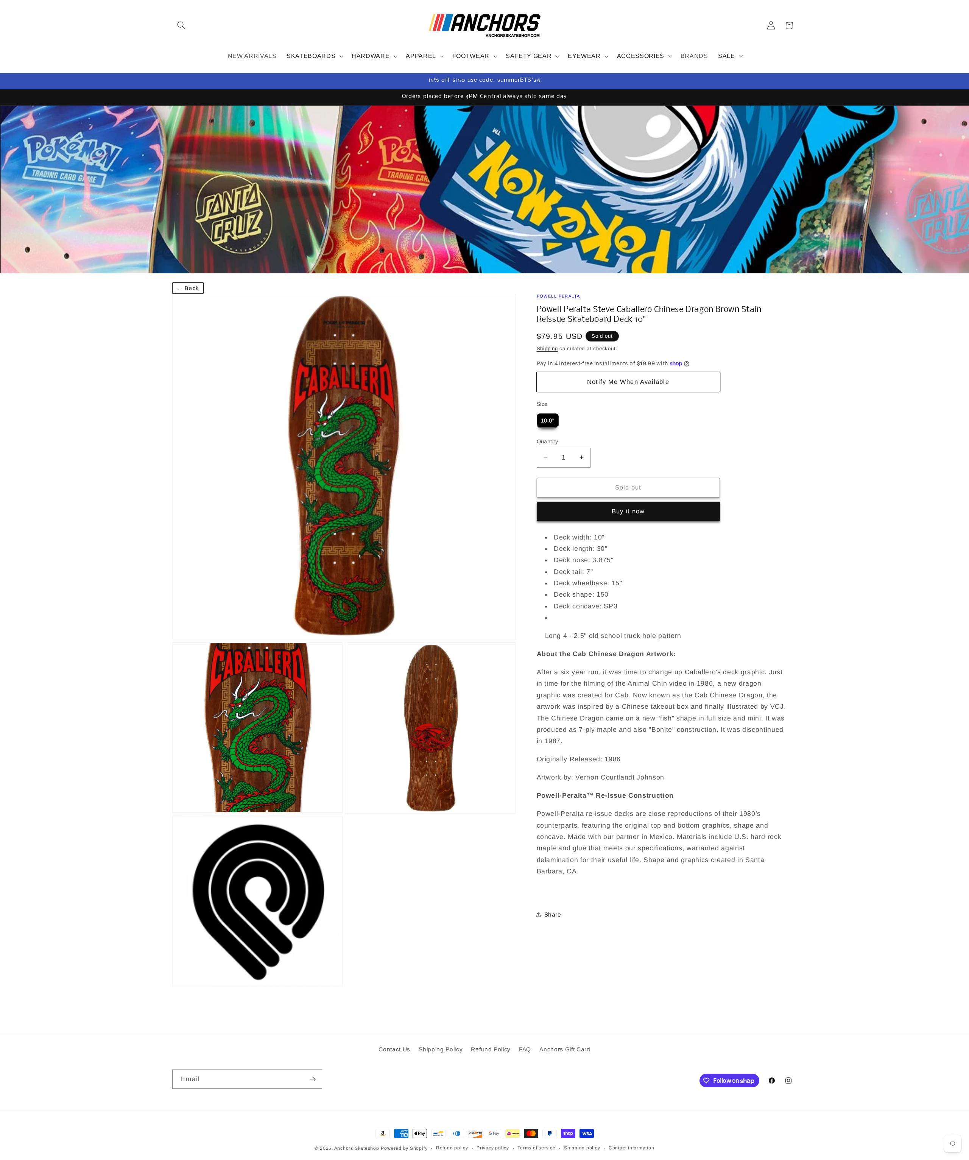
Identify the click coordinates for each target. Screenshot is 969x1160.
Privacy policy (493, 1148)
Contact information (631, 1148)
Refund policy (452, 1148)
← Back (188, 288)
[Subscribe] (313, 1079)
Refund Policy (491, 1049)
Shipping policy (582, 1148)
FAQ (525, 1049)
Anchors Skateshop (356, 1148)
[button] (181, 25)
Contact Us (394, 1049)
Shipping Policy (441, 1049)
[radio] (548, 420)
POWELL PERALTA (558, 296)
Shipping (547, 348)
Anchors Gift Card (564, 1049)
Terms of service (536, 1148)
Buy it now (628, 511)
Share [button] (552, 914)
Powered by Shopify (404, 1148)
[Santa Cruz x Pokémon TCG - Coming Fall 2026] (484, 189)
